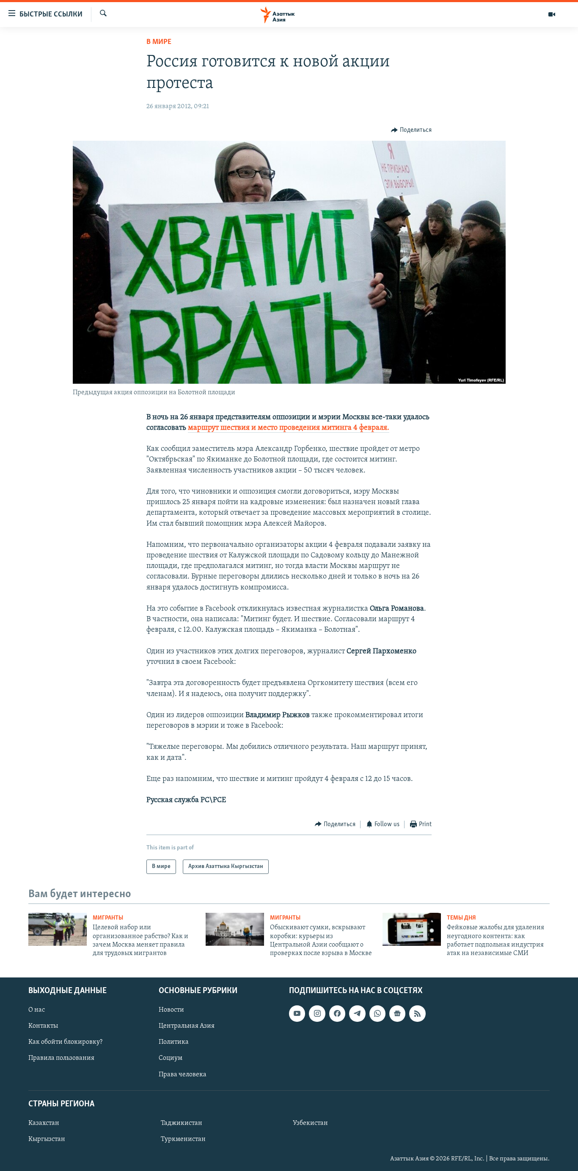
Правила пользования (61, 1058)
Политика (174, 1042)
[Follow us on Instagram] (317, 1013)
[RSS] (417, 1013)
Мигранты (108, 918)
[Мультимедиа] (551, 14)
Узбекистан (310, 1123)
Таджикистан (181, 1123)
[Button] (411, 130)
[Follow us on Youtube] (297, 1013)
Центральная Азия (187, 1026)
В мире (158, 42)
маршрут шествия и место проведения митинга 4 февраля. (288, 428)
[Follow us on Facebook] (337, 1013)
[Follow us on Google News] (397, 1013)
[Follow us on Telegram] (357, 1013)
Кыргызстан (46, 1139)
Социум (170, 1058)
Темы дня (461, 918)
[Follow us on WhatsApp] (377, 1013)
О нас (36, 1010)
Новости (171, 1010)
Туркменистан (183, 1139)
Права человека (182, 1074)
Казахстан (43, 1123)
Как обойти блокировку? (65, 1042)
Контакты (43, 1026)
